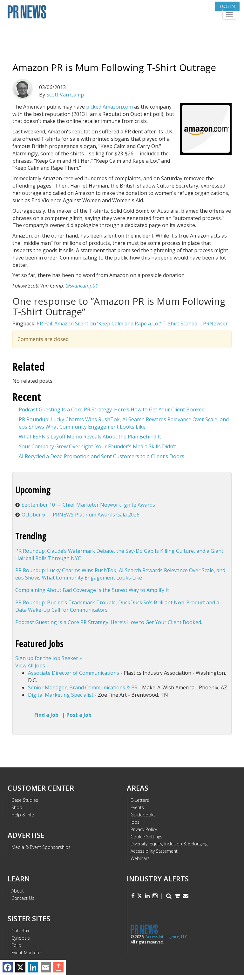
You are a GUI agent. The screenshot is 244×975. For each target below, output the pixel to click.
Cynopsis (20, 938)
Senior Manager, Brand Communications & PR (83, 687)
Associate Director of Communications (73, 672)
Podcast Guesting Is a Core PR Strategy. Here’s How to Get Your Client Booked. (112, 409)
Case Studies (24, 800)
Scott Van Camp (65, 94)
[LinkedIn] (33, 967)
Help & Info (22, 815)
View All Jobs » (32, 665)
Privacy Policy (144, 829)
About (17, 891)
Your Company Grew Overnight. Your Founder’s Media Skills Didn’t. (98, 446)
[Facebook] (7, 967)
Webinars (140, 858)
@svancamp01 (81, 285)
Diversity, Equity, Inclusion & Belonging (169, 844)
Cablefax (20, 931)
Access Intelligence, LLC (166, 936)
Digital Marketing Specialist (60, 694)
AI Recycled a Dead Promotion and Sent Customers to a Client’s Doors (101, 456)
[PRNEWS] (83, 14)
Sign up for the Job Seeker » (48, 658)
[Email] (45, 967)
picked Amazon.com (109, 106)
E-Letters (140, 800)
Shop (16, 807)
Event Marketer (26, 953)
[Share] (58, 967)
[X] (20, 967)
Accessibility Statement (154, 851)
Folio (16, 945)
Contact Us (22, 898)
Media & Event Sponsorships (41, 847)
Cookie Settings (146, 837)
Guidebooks (143, 815)
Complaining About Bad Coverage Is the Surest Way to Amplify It (92, 590)
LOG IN (227, 6)
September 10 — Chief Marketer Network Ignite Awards (88, 504)
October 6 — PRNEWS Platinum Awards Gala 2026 (80, 514)
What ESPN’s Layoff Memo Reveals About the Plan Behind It (90, 436)
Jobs (135, 822)
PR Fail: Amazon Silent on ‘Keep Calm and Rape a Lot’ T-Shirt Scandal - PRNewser (132, 323)
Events (137, 807)
